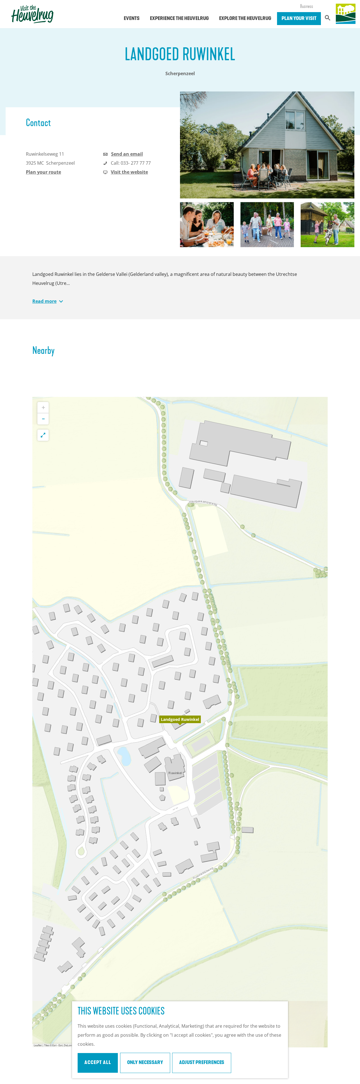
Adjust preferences (201, 1062)
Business (306, 6)
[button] (180, 722)
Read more (44, 301)
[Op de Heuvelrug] (346, 14)
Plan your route (43, 172)
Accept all (97, 1062)
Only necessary (145, 1062)
